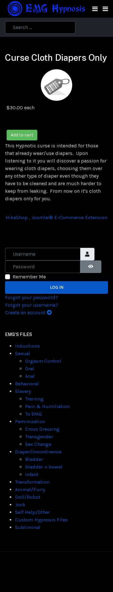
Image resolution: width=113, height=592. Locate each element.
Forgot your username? (31, 305)
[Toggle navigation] (95, 9)
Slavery (23, 391)
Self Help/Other (32, 512)
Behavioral (27, 384)
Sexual (22, 353)
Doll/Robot (27, 497)
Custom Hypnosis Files (41, 520)
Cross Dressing (42, 429)
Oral (29, 369)
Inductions (27, 346)
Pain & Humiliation (47, 406)
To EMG (33, 414)
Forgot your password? (31, 297)
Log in (56, 287)
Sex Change (38, 444)
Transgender (39, 437)
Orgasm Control (43, 361)
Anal (30, 376)
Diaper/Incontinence (38, 452)
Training (34, 399)
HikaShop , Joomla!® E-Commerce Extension (56, 217)
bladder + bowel (43, 467)
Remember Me (29, 277)
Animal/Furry (30, 489)
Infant (31, 474)
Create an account (26, 313)
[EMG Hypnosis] (46, 8)
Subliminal (27, 527)
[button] (105, 9)
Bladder (34, 459)
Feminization (30, 421)
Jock (20, 505)
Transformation (32, 482)
